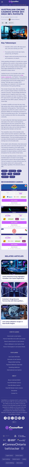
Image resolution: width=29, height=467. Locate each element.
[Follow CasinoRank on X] (12, 418)
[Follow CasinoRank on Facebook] (5, 418)
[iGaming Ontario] (21, 440)
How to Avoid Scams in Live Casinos (14, 341)
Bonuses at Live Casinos (14, 359)
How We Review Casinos (14, 382)
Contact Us (14, 393)
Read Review (14, 202)
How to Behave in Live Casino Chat (14, 344)
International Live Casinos (14, 370)
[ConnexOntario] (14, 444)
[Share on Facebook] (6, 23)
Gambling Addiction (14, 367)
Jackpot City (8, 77)
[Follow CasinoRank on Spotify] (19, 418)
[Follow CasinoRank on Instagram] (8, 418)
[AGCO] (7, 436)
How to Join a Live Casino (14, 336)
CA (13, 422)
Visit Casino (14, 200)
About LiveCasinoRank (14, 380)
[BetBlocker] (12, 448)
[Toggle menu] (2, 1)
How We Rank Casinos (14, 385)
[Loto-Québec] (22, 436)
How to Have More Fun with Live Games (14, 339)
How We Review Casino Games (14, 388)
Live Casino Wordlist (14, 357)
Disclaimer (14, 390)
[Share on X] (2, 23)
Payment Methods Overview (14, 364)
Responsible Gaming (14, 362)
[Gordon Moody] (12, 440)
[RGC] (4, 440)
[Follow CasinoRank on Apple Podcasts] (23, 418)
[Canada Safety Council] (15, 436)
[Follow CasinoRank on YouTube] (15, 418)
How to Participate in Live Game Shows (14, 346)
